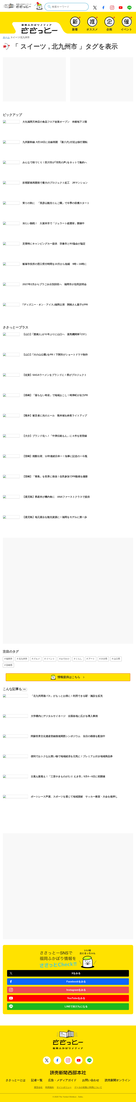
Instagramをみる (76, 989)
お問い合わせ (90, 1080)
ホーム (6, 37)
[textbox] (66, 7)
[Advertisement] (34, 79)
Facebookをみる (76, 981)
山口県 (117, 659)
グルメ (36, 659)
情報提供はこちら (69, 677)
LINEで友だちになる (76, 1006)
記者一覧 (36, 1080)
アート (91, 659)
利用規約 (49, 1087)
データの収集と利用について (88, 1087)
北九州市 (23, 659)
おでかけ (65, 659)
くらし (79, 659)
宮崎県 (9, 665)
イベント (50, 659)
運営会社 (38, 1087)
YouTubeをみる (76, 998)
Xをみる (76, 973)
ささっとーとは (16, 1080)
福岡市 (9, 659)
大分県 (104, 659)
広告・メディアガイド (62, 1080)
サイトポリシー (64, 1087)
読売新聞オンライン (117, 1080)
